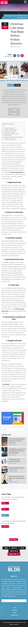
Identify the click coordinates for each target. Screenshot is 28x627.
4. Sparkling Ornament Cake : (11, 133)
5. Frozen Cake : (8, 135)
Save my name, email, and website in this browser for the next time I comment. (13, 522)
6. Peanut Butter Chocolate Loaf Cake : (13, 137)
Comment (5, 526)
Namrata (18, 46)
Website (4, 515)
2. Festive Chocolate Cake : (10, 130)
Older (14, 110)
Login (22, 548)
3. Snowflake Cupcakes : (10, 131)
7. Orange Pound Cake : (10, 139)
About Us (14, 548)
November (5, 26)
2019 (5, 27)
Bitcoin (17, 85)
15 (5, 23)
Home (26, 12)
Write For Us (14, 551)
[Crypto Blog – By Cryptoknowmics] (4, 3)
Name (4, 503)
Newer (14, 114)
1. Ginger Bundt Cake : (9, 128)
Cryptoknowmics (19, 622)
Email (4, 509)
